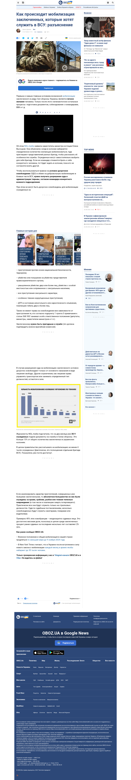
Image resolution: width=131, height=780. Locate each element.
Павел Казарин (89, 282)
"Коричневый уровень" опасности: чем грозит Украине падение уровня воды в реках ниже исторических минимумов (94, 87)
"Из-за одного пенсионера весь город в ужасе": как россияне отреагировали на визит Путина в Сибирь (94, 64)
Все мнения (89, 407)
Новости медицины (39, 706)
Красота (49, 712)
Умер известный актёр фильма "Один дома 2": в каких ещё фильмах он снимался (97, 43)
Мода (55, 712)
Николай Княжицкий (91, 359)
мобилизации (69, 96)
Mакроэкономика (52, 699)
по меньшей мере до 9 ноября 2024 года (46, 540)
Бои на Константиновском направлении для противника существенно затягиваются (95, 307)
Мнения (87, 269)
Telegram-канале (61, 555)
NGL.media (29, 146)
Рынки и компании (39, 699)
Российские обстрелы (90, 7)
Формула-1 (62, 674)
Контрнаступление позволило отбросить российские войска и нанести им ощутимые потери (98, 205)
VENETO (78, 7)
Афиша (35, 712)
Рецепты (36, 693)
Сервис (62, 686)
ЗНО (62, 680)
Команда (56, 616)
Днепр (56, 667)
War (34, 29)
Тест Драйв (36, 686)
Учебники (41, 680)
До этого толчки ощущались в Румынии (97, 224)
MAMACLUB (51, 706)
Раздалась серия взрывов (93, 185)
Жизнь (57, 661)
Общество (96, 661)
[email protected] (40, 765)
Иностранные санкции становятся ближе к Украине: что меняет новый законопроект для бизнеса (95, 395)
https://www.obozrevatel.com (84, 722)
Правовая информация (80, 616)
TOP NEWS (89, 149)
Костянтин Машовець (91, 312)
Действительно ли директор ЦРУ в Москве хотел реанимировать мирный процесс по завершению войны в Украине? (94, 354)
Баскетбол (43, 674)
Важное (87, 13)
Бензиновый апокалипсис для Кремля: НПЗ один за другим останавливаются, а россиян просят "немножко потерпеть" (95, 290)
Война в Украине (49, 7)
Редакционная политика (30, 603)
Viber (18, 558)
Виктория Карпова (90, 401)
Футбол (35, 674)
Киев (34, 667)
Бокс (55, 674)
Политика (33, 661)
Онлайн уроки (50, 680)
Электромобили (47, 686)
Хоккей (50, 674)
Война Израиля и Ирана (65, 7)
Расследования (73, 661)
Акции (56, 686)
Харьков (40, 667)
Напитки (43, 693)
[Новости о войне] (56, 604)
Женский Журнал (64, 712)
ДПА (57, 680)
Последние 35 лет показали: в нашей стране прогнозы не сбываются (93, 276)
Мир (43, 661)
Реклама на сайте (38, 622)
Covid (58, 706)
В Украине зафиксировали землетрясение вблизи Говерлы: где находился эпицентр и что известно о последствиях (98, 218)
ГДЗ (34, 680)
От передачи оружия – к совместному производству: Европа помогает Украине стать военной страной (94, 368)
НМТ (66, 680)
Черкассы (63, 667)
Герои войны (37, 7)
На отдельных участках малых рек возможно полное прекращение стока (94, 96)
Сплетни (42, 712)
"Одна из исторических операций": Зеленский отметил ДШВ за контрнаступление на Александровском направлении (98, 197)
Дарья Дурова (27, 29)
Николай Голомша (90, 373)
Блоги (82, 661)
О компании (37, 616)
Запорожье (48, 667)
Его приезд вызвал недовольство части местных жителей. (94, 72)
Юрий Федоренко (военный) (93, 295)
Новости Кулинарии (54, 693)
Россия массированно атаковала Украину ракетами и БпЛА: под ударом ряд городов (98, 179)
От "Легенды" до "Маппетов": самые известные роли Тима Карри (95, 50)
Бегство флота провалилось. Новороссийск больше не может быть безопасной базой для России (95, 381)
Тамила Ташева (90, 387)
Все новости (110, 661)
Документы (57, 622)
